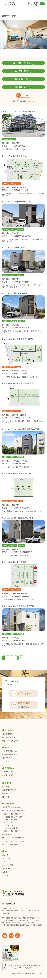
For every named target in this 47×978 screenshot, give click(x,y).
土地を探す (6, 761)
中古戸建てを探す (8, 737)
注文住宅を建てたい (9, 751)
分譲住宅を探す (7, 734)
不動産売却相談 (7, 771)
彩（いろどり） (11, 825)
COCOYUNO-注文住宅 (12, 814)
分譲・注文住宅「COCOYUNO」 (14, 810)
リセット (25, 95)
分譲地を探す (7, 758)
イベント (5, 861)
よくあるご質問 (7, 865)
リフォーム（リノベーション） (13, 841)
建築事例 (5, 797)
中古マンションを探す (10, 741)
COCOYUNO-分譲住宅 (12, 831)
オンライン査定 (7, 775)
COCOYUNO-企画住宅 (12, 819)
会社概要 (5, 786)
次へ (21, 658)
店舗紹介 (5, 793)
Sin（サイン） (11, 822)
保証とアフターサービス (11, 844)
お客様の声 (6, 868)
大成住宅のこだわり (9, 790)
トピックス (6, 858)
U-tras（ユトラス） (13, 828)
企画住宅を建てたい (9, 754)
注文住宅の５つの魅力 (14, 817)
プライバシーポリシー (10, 875)
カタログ (5, 872)
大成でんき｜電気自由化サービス (14, 837)
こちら (31, 101)
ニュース (5, 855)
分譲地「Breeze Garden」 (12, 807)
